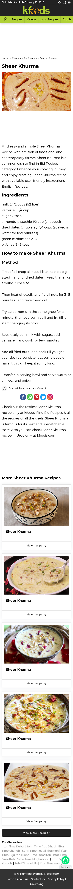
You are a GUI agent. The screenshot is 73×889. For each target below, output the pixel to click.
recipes (14, 418)
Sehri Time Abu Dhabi (41, 846)
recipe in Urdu (13, 436)
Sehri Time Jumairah (37, 855)
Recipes (17, 19)
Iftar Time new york (54, 863)
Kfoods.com (51, 874)
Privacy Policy (56, 879)
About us (22, 879)
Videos (31, 19)
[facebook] (59, 2)
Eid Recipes (53, 413)
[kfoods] (36, 10)
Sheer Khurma (49, 407)
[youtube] (69, 2)
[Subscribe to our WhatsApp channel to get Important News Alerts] (65, 860)
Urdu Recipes (49, 19)
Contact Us (38, 879)
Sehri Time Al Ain (26, 863)
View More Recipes (35, 833)
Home (10, 879)
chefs (39, 418)
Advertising (36, 884)
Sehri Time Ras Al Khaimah (40, 851)
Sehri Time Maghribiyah (33, 859)
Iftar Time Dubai (13, 846)
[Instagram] (64, 2)
